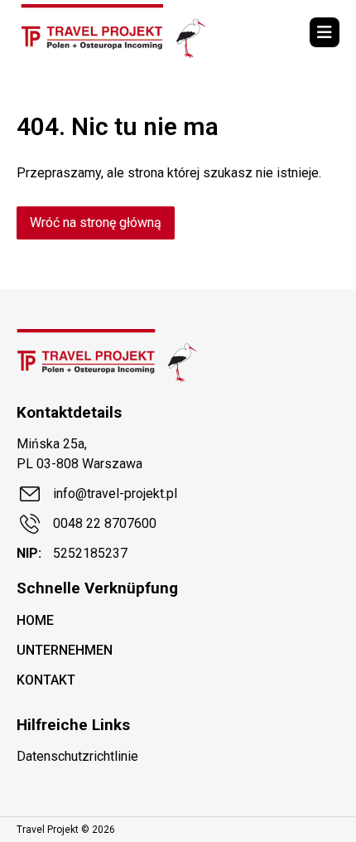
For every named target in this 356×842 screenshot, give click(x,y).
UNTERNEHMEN (65, 650)
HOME (35, 620)
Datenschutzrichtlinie (77, 756)
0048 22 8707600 (104, 523)
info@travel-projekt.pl (115, 493)
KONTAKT (46, 680)
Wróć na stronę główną (95, 222)
